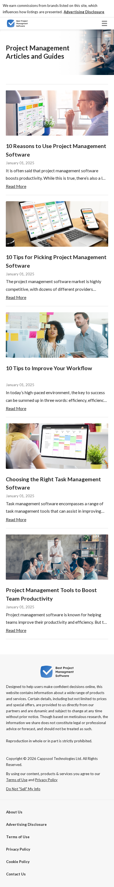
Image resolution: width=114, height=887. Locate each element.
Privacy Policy (18, 849)
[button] (84, 11)
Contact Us (16, 874)
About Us (14, 812)
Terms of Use (18, 837)
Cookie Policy (18, 861)
